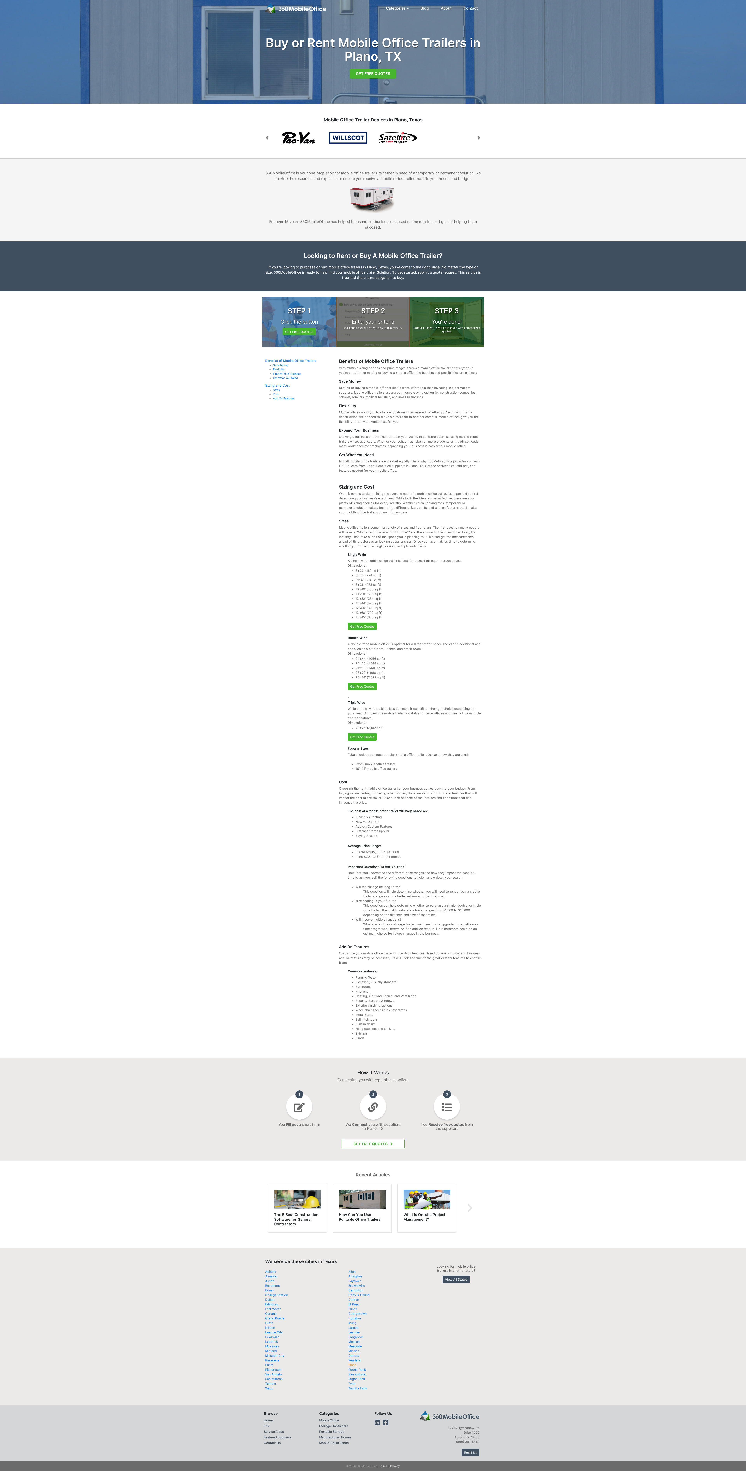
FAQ (267, 1426)
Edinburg (271, 1304)
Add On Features (283, 398)
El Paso (353, 1304)
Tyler (352, 1383)
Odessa (353, 1356)
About (446, 8)
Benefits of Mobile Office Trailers (290, 361)
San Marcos (273, 1379)
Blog (425, 8)
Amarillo (271, 1276)
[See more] (470, 1208)
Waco (269, 1388)
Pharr (269, 1365)
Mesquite (355, 1346)
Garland (271, 1314)
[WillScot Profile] (299, 138)
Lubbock (271, 1342)
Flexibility (279, 369)
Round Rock (357, 1369)
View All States (456, 1279)
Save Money (281, 365)
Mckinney (272, 1346)
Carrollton (355, 1290)
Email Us (470, 1452)
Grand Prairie (274, 1318)
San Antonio (357, 1374)
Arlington (355, 1276)
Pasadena (272, 1360)
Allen (352, 1272)
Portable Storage (331, 1431)
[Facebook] (385, 1422)
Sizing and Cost (277, 385)
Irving (352, 1323)
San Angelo (273, 1374)
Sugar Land (356, 1379)
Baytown (354, 1281)
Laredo (353, 1328)
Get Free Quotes (373, 73)
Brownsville (356, 1286)
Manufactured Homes (335, 1437)
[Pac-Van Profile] (348, 138)
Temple (270, 1383)
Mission (353, 1351)
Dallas (269, 1300)
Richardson (273, 1369)
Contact (471, 8)
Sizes (276, 390)
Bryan (269, 1290)
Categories (395, 8)
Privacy (395, 1466)
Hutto (269, 1323)
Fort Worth (273, 1309)
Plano (352, 1365)
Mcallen (354, 1342)
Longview (355, 1337)
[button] (267, 138)
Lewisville (272, 1337)
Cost (276, 394)
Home (268, 1420)
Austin (269, 1281)
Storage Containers (333, 1426)
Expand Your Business (287, 373)
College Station (276, 1295)
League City (274, 1332)
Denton (353, 1300)
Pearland (354, 1360)
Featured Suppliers (278, 1437)
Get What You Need (285, 378)
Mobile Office (329, 1420)
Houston (354, 1318)
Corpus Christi (359, 1295)
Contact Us (272, 1443)
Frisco (352, 1309)
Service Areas (274, 1431)
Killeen (270, 1328)
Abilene (270, 1272)
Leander (354, 1332)
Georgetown (357, 1314)
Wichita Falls (357, 1388)
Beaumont (272, 1286)
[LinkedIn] (377, 1422)
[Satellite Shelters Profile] (398, 138)
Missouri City (274, 1356)
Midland (271, 1351)
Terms (383, 1466)
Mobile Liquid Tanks (334, 1443)
